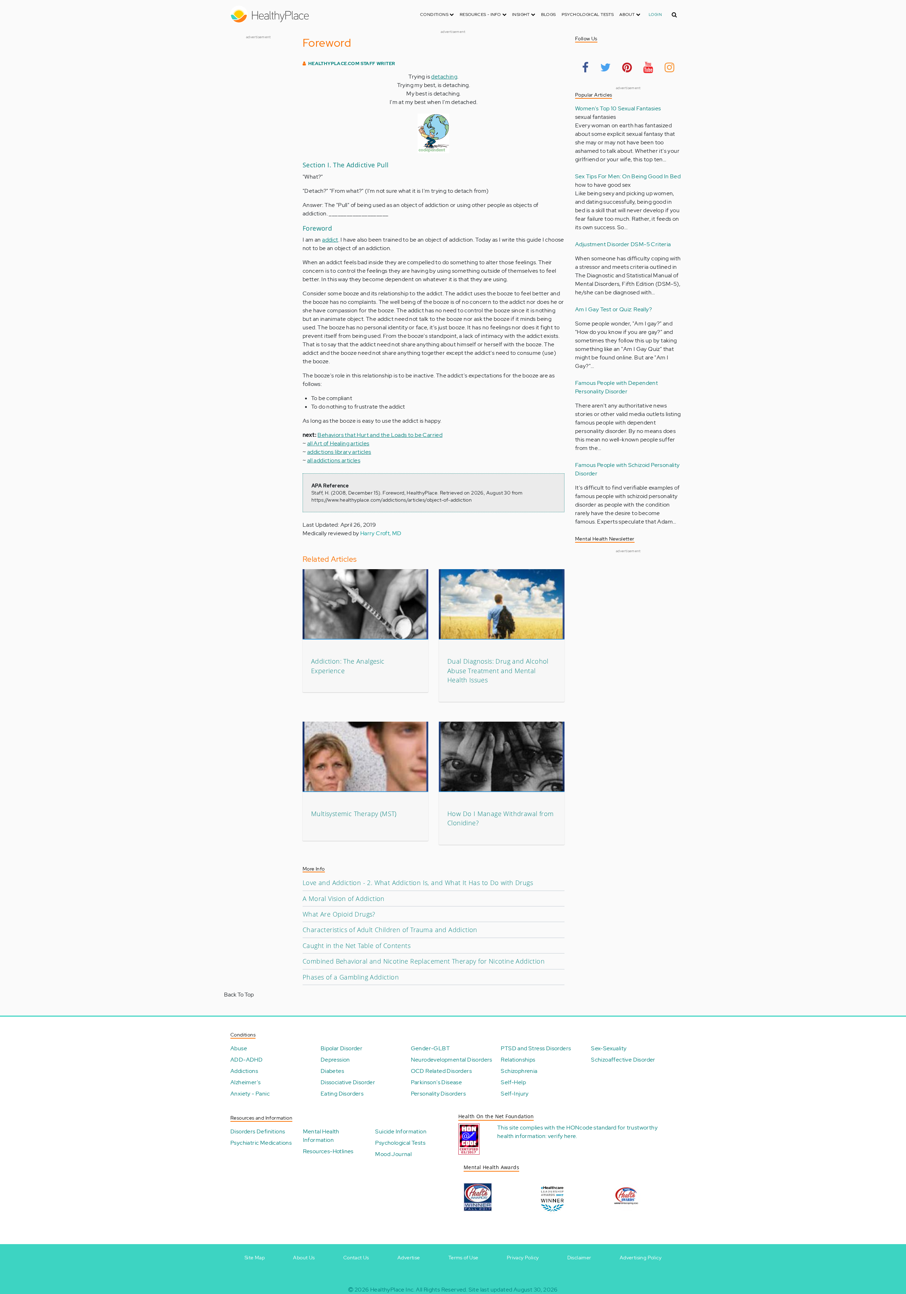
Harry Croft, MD (381, 533)
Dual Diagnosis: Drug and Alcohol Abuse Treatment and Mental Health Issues (498, 670)
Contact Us (356, 1257)
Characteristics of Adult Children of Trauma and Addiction (390, 929)
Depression (335, 1059)
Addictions (244, 1071)
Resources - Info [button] (481, 14)
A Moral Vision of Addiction (344, 898)
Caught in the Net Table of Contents (357, 945)
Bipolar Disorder (341, 1048)
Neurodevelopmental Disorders (451, 1059)
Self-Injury (514, 1093)
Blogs (548, 14)
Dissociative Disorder (348, 1082)
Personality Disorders (438, 1093)
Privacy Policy (523, 1257)
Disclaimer (579, 1257)
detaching (444, 76)
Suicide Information (400, 1131)
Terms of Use (463, 1257)
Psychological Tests (588, 14)
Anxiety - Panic (250, 1093)
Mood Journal (393, 1154)
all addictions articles (333, 460)
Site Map (255, 1257)
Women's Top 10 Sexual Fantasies (618, 108)
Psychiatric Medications (261, 1142)
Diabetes (332, 1071)
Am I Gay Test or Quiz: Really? (613, 309)
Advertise (408, 1257)
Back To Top (239, 994)
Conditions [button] (434, 14)
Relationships (518, 1059)
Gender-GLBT (430, 1048)
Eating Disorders (342, 1093)
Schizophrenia (519, 1071)
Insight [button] (521, 14)
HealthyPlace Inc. (392, 1289)
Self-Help (513, 1082)
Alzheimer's (245, 1082)
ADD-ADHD (246, 1059)
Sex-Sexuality (608, 1048)
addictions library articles (339, 452)
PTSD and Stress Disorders (536, 1048)
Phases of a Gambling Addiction (351, 977)
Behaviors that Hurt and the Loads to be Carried (379, 435)
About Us (304, 1257)
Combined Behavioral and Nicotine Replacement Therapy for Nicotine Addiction (424, 961)
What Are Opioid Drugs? (339, 914)
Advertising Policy (640, 1257)
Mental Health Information (321, 1136)
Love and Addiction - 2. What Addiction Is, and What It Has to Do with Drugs (418, 882)
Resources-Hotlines (328, 1151)
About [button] (627, 14)
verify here (562, 1136)
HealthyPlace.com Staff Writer (351, 63)
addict (330, 239)
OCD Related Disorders (441, 1071)
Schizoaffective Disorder (623, 1059)
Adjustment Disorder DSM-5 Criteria (623, 244)
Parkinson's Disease (436, 1082)
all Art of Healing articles (338, 443)
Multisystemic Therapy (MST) (354, 813)
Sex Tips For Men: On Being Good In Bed (628, 176)
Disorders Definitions (257, 1131)
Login (655, 14)
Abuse (238, 1048)
